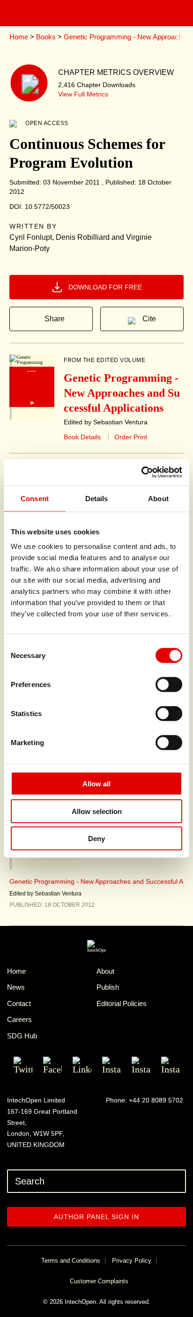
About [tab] (158, 498)
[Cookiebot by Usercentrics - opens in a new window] (141, 472)
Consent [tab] (35, 498)
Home (18, 37)
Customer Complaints (99, 1281)
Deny (96, 839)
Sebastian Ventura (58, 893)
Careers (19, 1019)
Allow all (96, 784)
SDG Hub (22, 1036)
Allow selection (97, 811)
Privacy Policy (131, 1260)
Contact (19, 1003)
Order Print (130, 437)
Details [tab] (96, 498)
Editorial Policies (121, 1003)
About (105, 971)
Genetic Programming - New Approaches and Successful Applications (122, 393)
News (16, 987)
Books (46, 37)
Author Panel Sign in (96, 1217)
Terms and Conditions (70, 1260)
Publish (107, 987)
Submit (176, 1181)
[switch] (169, 684)
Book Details (82, 437)
